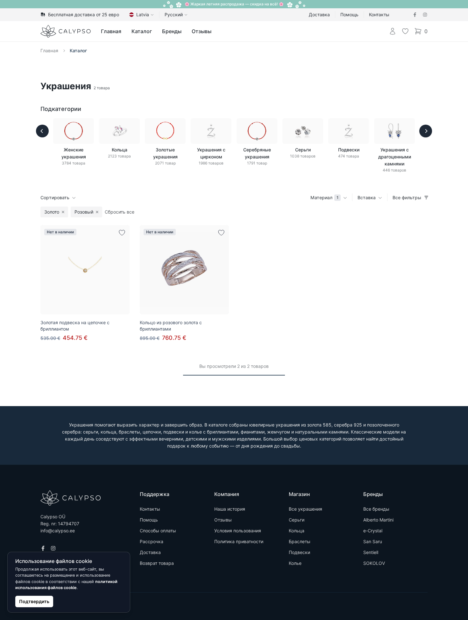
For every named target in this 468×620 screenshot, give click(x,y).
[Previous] (42, 131)
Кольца (296, 530)
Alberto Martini (378, 519)
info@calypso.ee (57, 530)
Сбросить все (119, 212)
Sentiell (370, 552)
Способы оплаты (158, 530)
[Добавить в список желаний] (122, 232)
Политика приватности (238, 541)
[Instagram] (425, 14)
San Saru (372, 541)
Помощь (349, 14)
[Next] (425, 131)
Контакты (379, 14)
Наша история (229, 509)
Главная (111, 31)
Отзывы (201, 31)
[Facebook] (414, 14)
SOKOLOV (374, 563)
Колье (295, 563)
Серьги (296, 519)
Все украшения (305, 509)
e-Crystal (372, 530)
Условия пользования (237, 530)
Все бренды (376, 509)
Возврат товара (157, 563)
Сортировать (54, 197)
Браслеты (299, 541)
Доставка (319, 14)
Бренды (171, 31)
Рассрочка (151, 541)
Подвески (299, 552)
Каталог (141, 31)
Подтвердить (34, 601)
